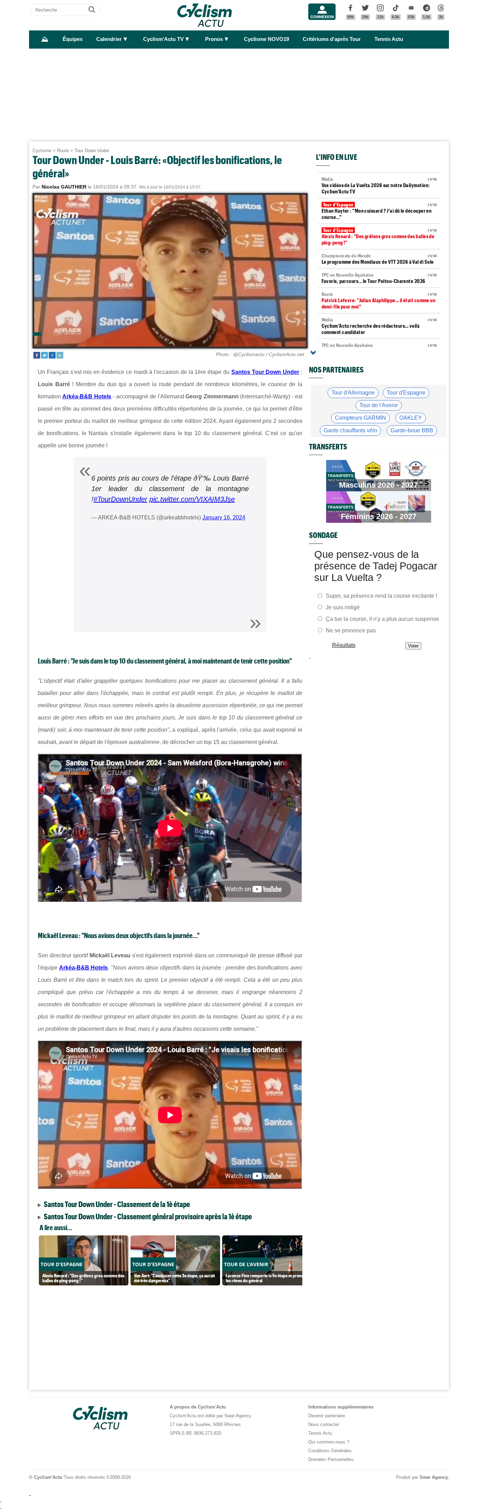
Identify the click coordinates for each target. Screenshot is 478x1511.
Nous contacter (323, 1424)
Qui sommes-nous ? (328, 1442)
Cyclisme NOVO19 (266, 39)
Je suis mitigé (343, 607)
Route (63, 150)
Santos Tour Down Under (265, 372)
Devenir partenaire (326, 1415)
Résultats (344, 645)
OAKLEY (410, 418)
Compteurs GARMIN (360, 418)
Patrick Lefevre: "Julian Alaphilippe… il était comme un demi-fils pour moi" (379, 300)
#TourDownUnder (120, 499)
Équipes (73, 39)
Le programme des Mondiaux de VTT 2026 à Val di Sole (379, 259)
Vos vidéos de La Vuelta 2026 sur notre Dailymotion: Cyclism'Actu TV (379, 185)
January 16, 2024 (223, 517)
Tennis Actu (388, 39)
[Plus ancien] (313, 352)
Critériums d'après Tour (332, 39)
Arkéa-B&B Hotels (86, 396)
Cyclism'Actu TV (163, 39)
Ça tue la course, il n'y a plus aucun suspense (382, 619)
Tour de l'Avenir (378, 405)
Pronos (214, 39)
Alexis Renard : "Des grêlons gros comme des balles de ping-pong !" (379, 236)
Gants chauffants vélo (350, 430)
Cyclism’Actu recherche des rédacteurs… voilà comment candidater (379, 326)
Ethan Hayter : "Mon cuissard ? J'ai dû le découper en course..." (379, 211)
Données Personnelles (331, 1459)
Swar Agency (434, 1477)
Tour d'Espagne (406, 393)
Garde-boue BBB (412, 430)
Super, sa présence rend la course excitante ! (381, 596)
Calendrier (109, 39)
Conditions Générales (330, 1450)
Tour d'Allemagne (353, 393)
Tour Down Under (92, 150)
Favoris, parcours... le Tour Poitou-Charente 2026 (379, 278)
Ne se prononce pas (351, 630)
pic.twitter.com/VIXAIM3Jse (192, 499)
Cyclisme (42, 150)
